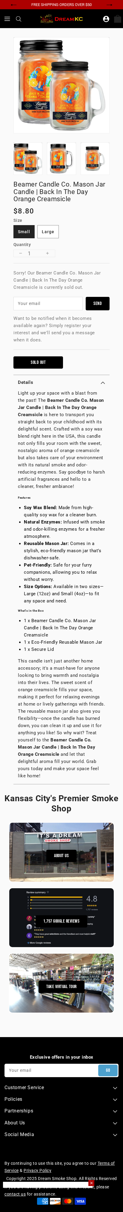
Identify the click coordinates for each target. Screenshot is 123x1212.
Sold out (38, 362)
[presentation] (13, 4)
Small (24, 231)
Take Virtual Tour (61, 987)
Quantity (22, 244)
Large (48, 231)
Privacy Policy (37, 1170)
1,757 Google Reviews (61, 921)
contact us (15, 1194)
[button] (61, 382)
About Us (61, 856)
